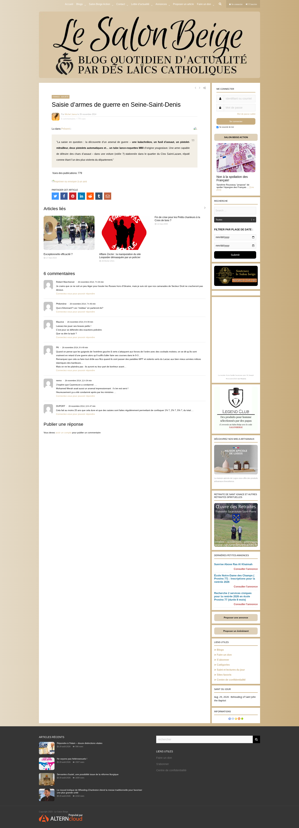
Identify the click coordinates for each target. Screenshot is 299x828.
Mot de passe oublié (246, 114)
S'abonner (162, 764)
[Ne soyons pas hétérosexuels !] (47, 769)
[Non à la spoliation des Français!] (235, 171)
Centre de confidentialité (231, 679)
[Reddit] (90, 196)
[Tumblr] (98, 196)
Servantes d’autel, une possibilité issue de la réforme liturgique (88, 774)
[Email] (107, 196)
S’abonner (223, 659)
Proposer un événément (236, 631)
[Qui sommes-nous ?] (229, 719)
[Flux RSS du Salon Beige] (239, 719)
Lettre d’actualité (140, 4)
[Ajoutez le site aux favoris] (236, 719)
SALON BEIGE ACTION (236, 137)
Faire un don (224, 654)
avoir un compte (63, 432)
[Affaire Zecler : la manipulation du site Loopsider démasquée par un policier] (124, 249)
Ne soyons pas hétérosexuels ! (72, 758)
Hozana (243, 379)
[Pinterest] (72, 196)
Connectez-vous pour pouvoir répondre (75, 293)
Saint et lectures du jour (231, 669)
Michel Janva (71, 114)
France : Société (61, 97)
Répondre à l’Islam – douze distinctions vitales (79, 743)
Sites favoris (224, 674)
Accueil (69, 4)
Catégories (223, 664)
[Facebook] (64, 196)
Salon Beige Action (99, 4)
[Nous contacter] (233, 719)
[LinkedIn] (81, 196)
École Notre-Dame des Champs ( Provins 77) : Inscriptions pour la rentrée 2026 (234, 579)
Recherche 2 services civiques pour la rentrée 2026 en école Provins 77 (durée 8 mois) (233, 596)
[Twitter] (55, 196)
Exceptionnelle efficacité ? (58, 254)
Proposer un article (183, 4)
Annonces (161, 4)
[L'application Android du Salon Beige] (242, 719)
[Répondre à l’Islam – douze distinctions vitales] (47, 753)
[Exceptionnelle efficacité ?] (69, 249)
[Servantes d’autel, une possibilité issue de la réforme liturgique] (47, 784)
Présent (65, 128)
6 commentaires (68, 119)
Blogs (79, 4)
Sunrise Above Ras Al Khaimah (233, 564)
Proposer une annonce (236, 617)
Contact (120, 4)
